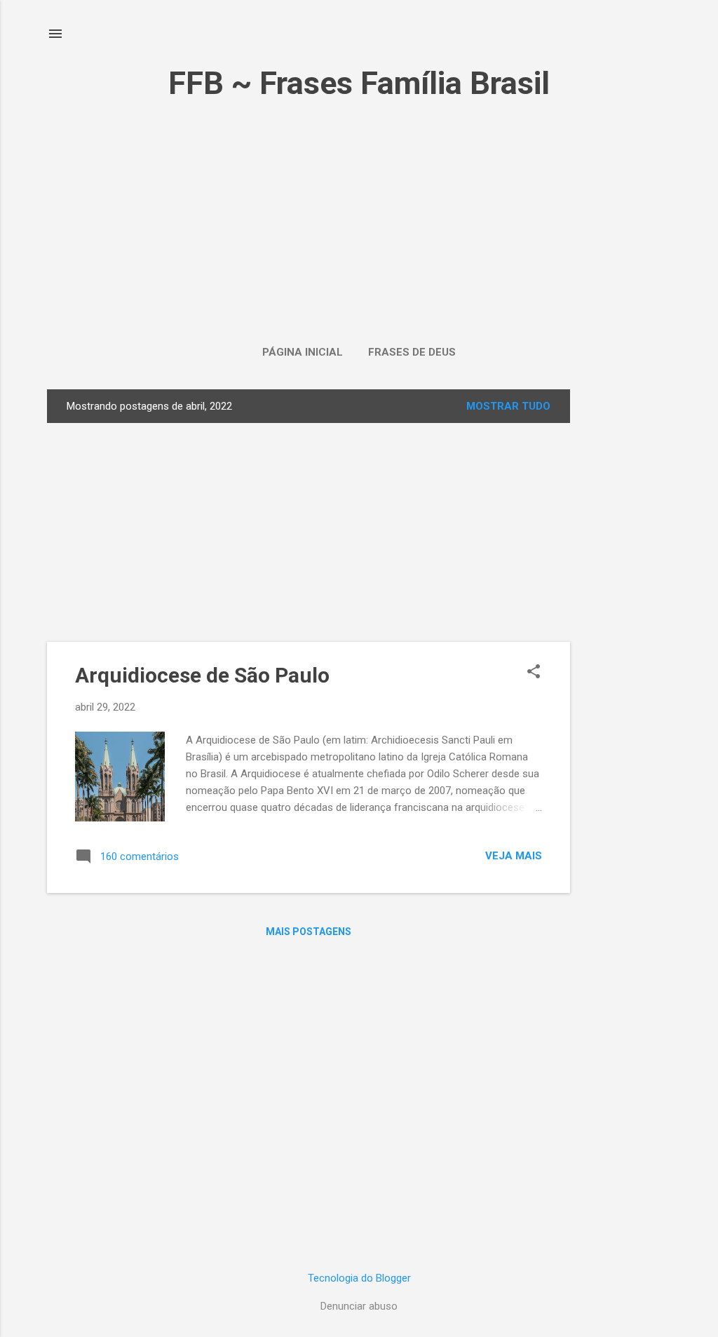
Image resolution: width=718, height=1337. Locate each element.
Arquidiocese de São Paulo (202, 675)
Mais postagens (308, 931)
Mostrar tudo (508, 406)
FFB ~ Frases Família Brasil (359, 83)
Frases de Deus (412, 352)
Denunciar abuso (359, 1306)
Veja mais (513, 855)
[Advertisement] (359, 211)
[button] (533, 673)
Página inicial (302, 352)
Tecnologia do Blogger (359, 1278)
